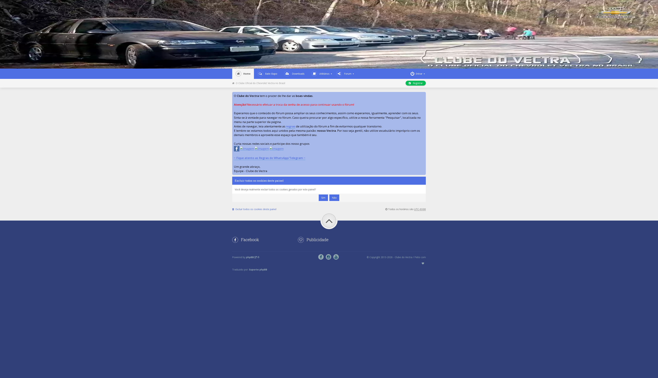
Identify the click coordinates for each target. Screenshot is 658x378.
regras (290, 126)
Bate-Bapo (271, 73)
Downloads (298, 73)
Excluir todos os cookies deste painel (255, 209)
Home (247, 73)
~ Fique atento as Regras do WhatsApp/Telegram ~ (269, 158)
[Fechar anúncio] (423, 95)
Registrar (417, 83)
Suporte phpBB (258, 269)
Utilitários (324, 73)
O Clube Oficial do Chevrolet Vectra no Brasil (259, 83)
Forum (347, 73)
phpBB (250, 257)
